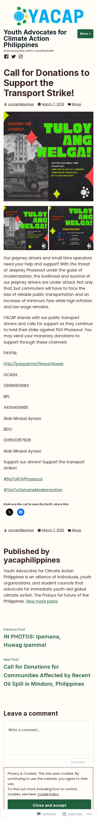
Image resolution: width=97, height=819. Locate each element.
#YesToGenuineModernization (33, 490)
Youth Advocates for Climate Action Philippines (35, 38)
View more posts (42, 601)
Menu (86, 33)
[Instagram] (20, 56)
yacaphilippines (21, 104)
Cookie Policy (48, 794)
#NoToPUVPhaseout (23, 479)
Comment (78, 762)
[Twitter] (13, 56)
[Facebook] (7, 56)
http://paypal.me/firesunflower (34, 364)
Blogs (76, 104)
